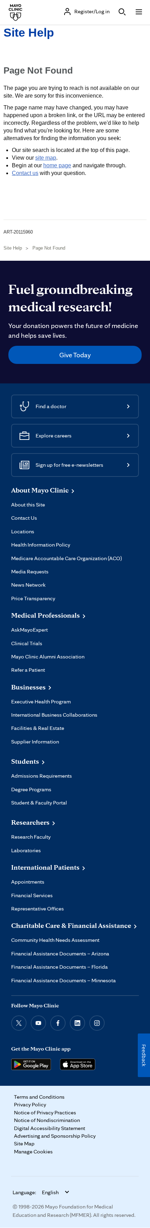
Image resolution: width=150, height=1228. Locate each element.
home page (57, 165)
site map (45, 158)
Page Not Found (48, 248)
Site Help (28, 32)
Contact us (25, 173)
